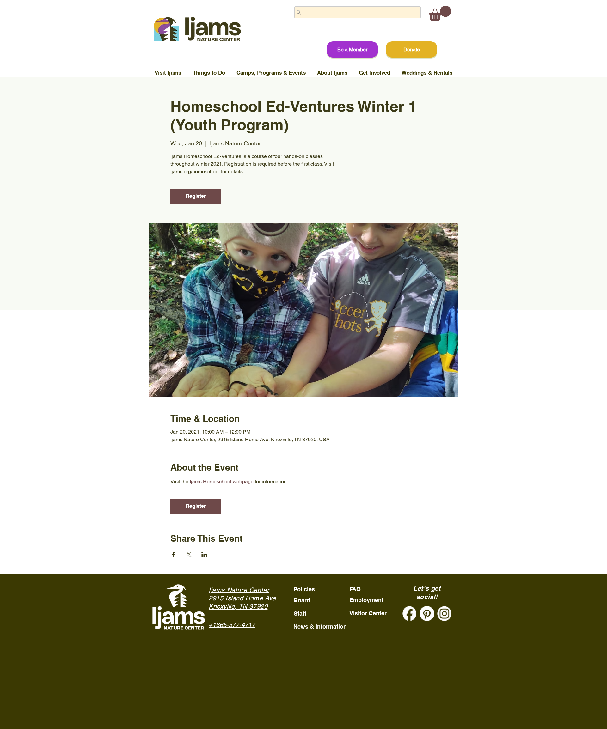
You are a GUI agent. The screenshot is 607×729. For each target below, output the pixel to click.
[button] (440, 13)
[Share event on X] (189, 554)
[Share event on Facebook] (173, 554)
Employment (366, 600)
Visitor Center (368, 613)
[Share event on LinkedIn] (204, 554)
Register (196, 196)
